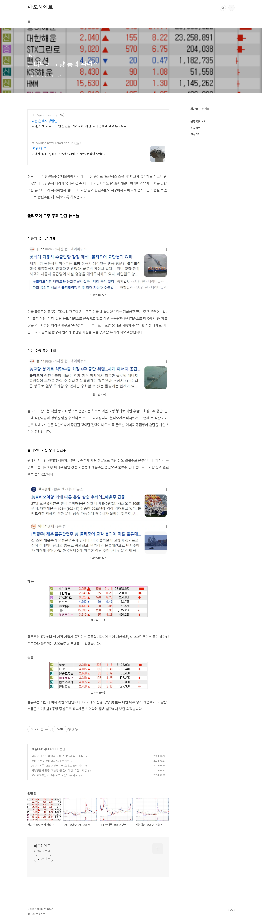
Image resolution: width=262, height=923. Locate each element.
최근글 (194, 109)
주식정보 (195, 128)
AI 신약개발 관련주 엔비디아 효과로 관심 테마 (57, 765)
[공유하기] (42, 729)
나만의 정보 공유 (43, 851)
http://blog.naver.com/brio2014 (52, 142)
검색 (223, 8)
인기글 (205, 109)
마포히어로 (40, 7)
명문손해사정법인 (44, 120)
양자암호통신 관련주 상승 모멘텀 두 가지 (54, 775)
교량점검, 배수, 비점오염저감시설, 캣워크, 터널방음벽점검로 (70, 153)
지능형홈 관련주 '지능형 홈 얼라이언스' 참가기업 (59, 770)
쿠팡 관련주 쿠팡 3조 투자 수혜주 (50, 761)
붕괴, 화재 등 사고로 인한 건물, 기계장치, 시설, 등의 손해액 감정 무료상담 (78, 126)
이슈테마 (37, 749)
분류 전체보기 (198, 121)
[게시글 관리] (46, 729)
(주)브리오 (39, 148)
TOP (231, 910)
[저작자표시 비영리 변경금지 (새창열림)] (73, 729)
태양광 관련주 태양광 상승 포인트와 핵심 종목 (57, 756)
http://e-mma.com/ (44, 115)
